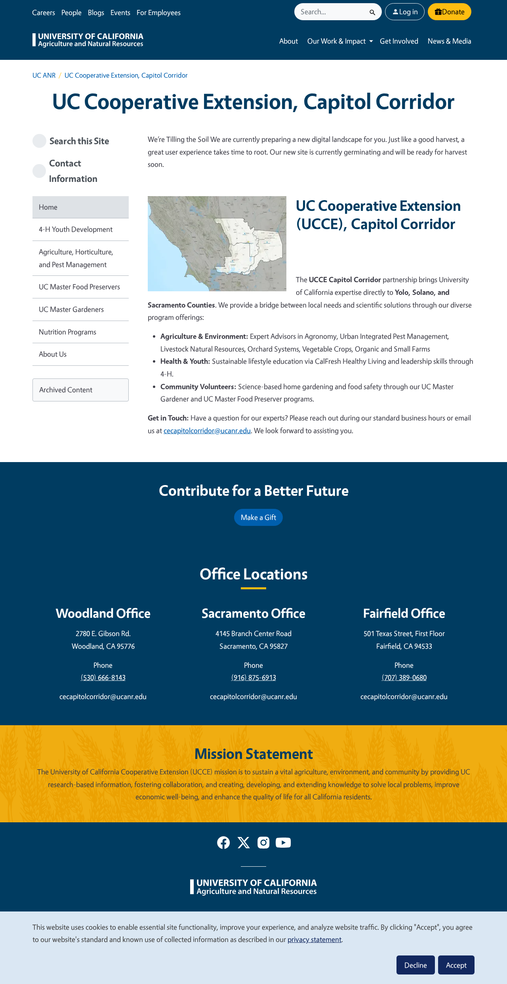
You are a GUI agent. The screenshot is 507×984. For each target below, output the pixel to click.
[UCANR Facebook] (223, 844)
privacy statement (314, 939)
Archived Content (65, 389)
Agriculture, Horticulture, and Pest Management (76, 258)
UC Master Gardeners (71, 309)
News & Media (449, 41)
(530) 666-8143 (103, 677)
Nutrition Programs (67, 331)
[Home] (87, 41)
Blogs (96, 12)
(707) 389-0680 (404, 677)
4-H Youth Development (75, 229)
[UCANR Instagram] (263, 844)
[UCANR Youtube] (283, 844)
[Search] (372, 11)
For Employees (159, 12)
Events (120, 12)
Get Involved (399, 41)
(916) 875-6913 (253, 677)
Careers (43, 12)
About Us (53, 354)
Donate (453, 11)
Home (48, 207)
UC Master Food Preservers (79, 286)
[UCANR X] (243, 844)
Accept (456, 965)
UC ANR (43, 75)
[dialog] (253, 947)
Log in (408, 11)
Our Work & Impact (336, 41)
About (288, 41)
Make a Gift (258, 517)
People (71, 12)
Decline (415, 965)
